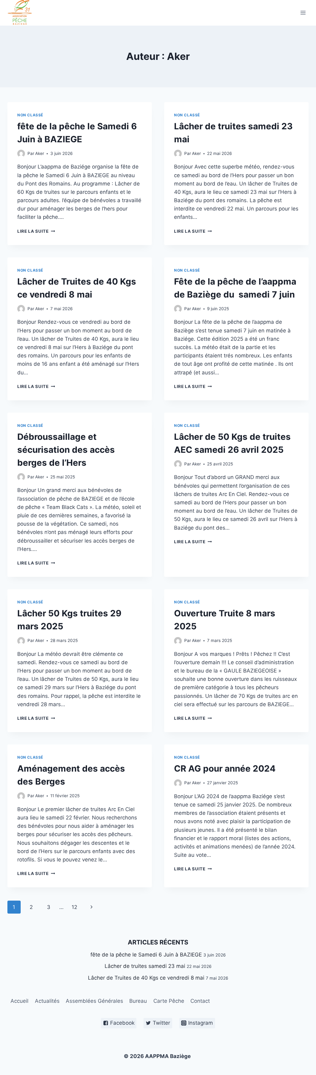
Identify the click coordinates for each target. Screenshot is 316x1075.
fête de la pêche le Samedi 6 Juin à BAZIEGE (146, 955)
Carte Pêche (168, 1001)
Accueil (19, 1001)
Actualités (47, 1001)
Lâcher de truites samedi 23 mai (145, 966)
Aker (39, 153)
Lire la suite (33, 231)
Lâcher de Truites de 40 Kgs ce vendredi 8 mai (146, 978)
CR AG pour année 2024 (225, 768)
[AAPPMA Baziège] (22, 13)
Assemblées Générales (94, 1001)
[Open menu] (303, 13)
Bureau (138, 1001)
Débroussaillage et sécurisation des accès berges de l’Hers (66, 449)
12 (74, 907)
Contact (200, 1001)
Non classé (30, 115)
